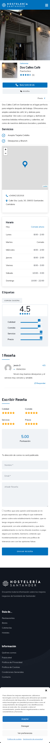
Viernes (9, 265)
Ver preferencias (25, 733)
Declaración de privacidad (33, 739)
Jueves (9, 257)
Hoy (8, 226)
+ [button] (5, 149)
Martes (9, 242)
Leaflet (45, 186)
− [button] (5, 153)
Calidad (5, 409)
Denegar (25, 726)
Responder (41, 383)
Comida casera (12, 300)
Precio (28, 420)
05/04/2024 (21, 369)
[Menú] (46, 5)
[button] (46, 690)
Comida (28, 409)
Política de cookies (14, 739)
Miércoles (10, 250)
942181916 (27, 85)
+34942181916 (16, 195)
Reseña (26, 91)
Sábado (9, 273)
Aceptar (25, 719)
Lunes (8, 234)
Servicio (5, 420)
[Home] (21, 583)
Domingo (10, 280)
